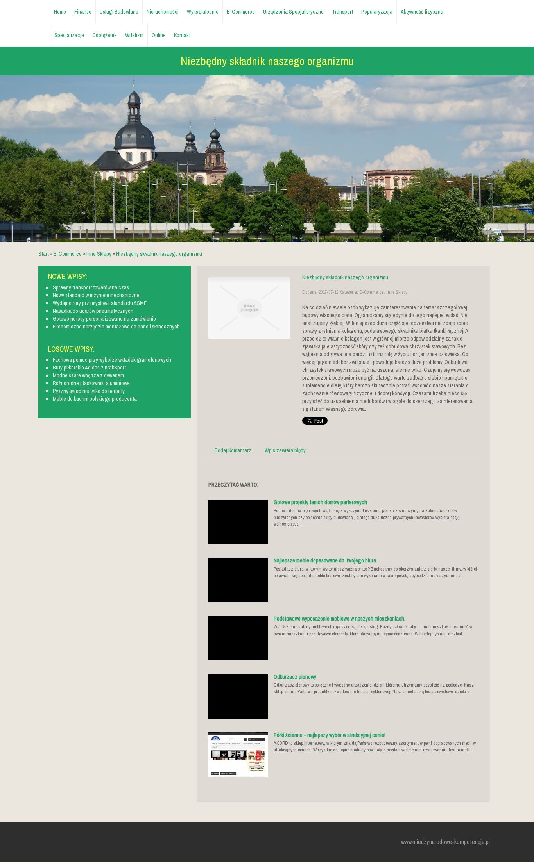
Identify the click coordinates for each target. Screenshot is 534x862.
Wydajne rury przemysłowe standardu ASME (100, 303)
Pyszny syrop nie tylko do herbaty (89, 390)
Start (43, 253)
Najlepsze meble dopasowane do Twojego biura (325, 560)
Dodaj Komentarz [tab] (233, 450)
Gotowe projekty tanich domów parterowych (320, 502)
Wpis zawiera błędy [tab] (285, 450)
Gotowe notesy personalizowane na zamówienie (104, 318)
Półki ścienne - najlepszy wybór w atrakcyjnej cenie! (329, 735)
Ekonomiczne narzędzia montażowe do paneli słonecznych (116, 326)
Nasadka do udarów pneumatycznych (93, 310)
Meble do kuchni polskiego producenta (95, 398)
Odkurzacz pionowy (295, 676)
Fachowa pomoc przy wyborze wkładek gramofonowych (112, 359)
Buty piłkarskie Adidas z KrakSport (89, 367)
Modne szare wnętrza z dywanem (88, 375)
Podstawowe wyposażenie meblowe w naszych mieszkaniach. (339, 618)
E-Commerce (68, 253)
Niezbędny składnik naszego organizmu (159, 253)
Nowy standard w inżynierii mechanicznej (97, 295)
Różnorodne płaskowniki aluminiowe (91, 383)
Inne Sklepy (98, 253)
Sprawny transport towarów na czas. (91, 287)
